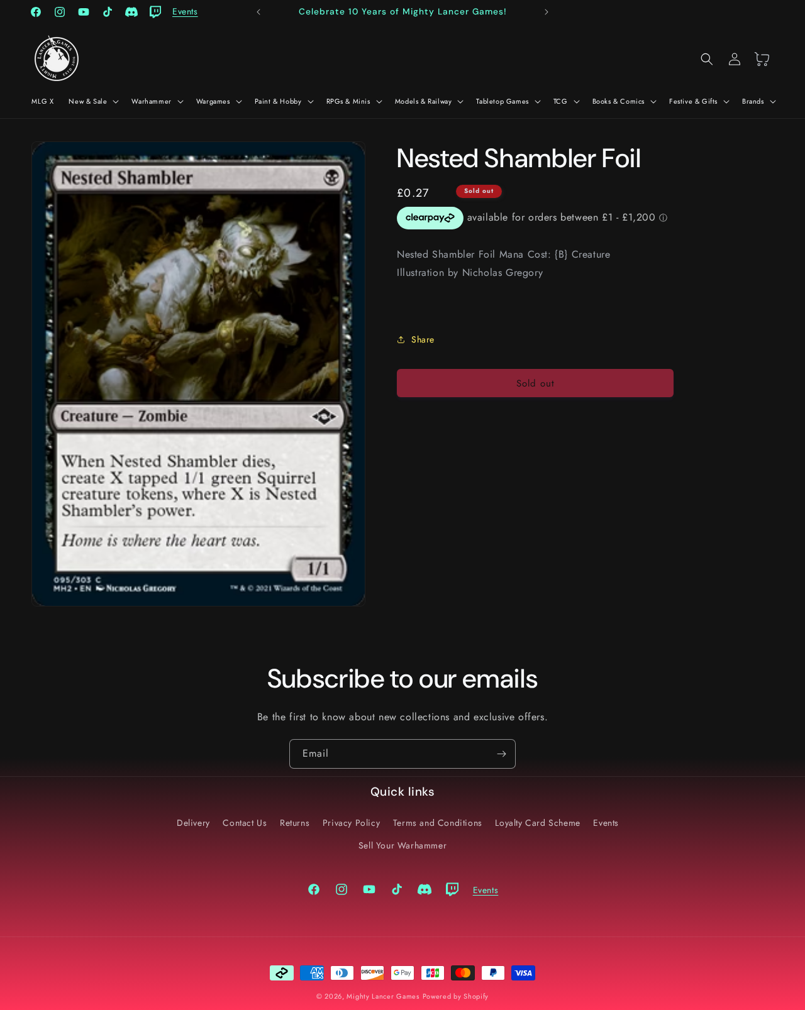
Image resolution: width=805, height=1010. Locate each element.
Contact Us (245, 822)
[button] (92, 101)
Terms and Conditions (437, 822)
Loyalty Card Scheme (537, 822)
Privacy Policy (351, 822)
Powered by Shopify (456, 996)
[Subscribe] (501, 754)
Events (606, 822)
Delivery (193, 822)
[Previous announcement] (258, 12)
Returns (294, 822)
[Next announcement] (546, 12)
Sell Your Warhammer (402, 845)
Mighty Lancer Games (383, 996)
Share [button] (423, 339)
